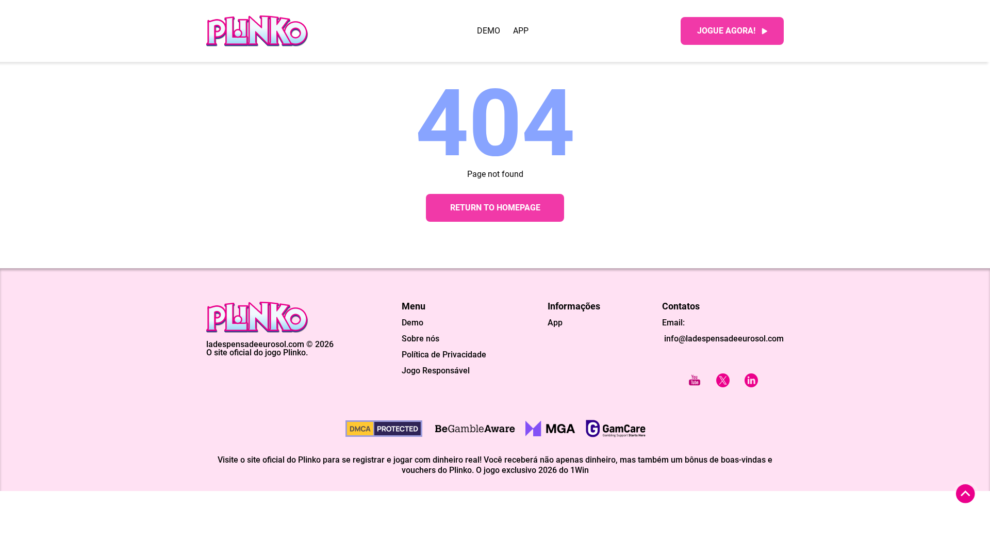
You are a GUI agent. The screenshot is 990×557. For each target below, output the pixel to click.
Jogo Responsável (436, 371)
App (521, 31)
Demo (488, 31)
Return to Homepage (495, 207)
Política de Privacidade (444, 355)
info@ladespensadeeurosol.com (723, 338)
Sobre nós (420, 339)
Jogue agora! (726, 31)
